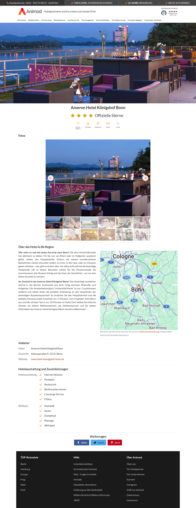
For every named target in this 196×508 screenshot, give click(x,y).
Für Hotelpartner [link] (135, 469)
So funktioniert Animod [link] (85, 469)
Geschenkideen (102, 20)
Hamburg (25, 469)
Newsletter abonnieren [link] (85, 484)
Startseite (21, 20)
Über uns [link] (131, 464)
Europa (24, 474)
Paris (23, 489)
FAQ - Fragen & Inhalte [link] (85, 474)
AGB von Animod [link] (135, 489)
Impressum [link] (132, 500)
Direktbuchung (118, 20)
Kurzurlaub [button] (46, 20)
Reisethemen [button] (59, 20)
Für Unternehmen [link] (135, 474)
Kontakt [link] (78, 479)
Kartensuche (73, 20)
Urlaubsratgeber (135, 20)
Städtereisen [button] (33, 20)
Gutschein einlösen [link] (83, 464)
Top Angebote (87, 20)
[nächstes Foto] (145, 178)
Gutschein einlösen (152, 20)
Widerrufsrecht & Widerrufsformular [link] (92, 495)
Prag (23, 479)
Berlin (23, 464)
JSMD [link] (77, 500)
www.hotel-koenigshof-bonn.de (47, 359)
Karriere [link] (131, 479)
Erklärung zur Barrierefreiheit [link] (88, 489)
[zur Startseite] (30, 11)
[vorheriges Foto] (51, 178)
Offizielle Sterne (109, 115)
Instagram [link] (132, 484)
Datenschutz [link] (133, 495)
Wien (23, 484)
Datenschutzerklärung (134, 290)
